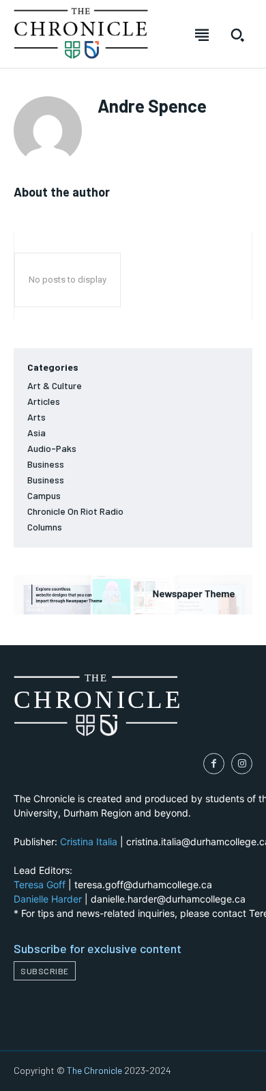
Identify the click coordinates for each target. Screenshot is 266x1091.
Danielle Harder (48, 899)
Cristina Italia (88, 841)
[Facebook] (213, 763)
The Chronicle (94, 1070)
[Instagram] (241, 763)
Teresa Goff (39, 884)
